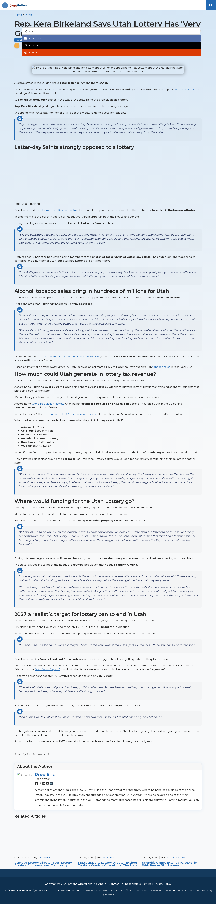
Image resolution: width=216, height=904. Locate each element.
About (102, 883)
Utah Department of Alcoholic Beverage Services (68, 356)
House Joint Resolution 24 (59, 210)
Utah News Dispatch (47, 669)
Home (18, 14)
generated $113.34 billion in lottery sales (73, 414)
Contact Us (116, 883)
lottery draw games (186, 89)
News (29, 14)
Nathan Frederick (177, 857)
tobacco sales (161, 366)
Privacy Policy (162, 883)
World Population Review (48, 403)
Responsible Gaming (138, 883)
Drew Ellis (45, 774)
